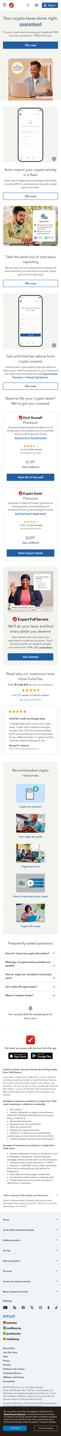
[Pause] (54, 159)
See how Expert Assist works (30, 513)
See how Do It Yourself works (30, 438)
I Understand (15, 1428)
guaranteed (30, 24)
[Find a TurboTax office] (36, 5)
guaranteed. (45, 647)
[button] (30, 1195)
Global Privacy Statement (14, 1414)
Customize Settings (45, 1428)
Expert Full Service (37, 377)
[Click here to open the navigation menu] (4, 4)
